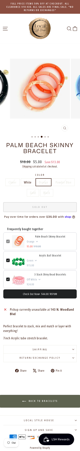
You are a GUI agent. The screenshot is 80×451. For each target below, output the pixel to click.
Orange (43, 182)
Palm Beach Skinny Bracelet (50, 236)
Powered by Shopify (40, 447)
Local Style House (39, 420)
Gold (33, 192)
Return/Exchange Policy (40, 357)
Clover (13, 182)
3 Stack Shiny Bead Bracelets (50, 274)
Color (40, 175)
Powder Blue (63, 182)
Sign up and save (39, 430)
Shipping (27, 166)
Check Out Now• (40, 294)
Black (46, 192)
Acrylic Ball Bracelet (50, 255)
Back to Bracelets (43, 401)
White (27, 182)
